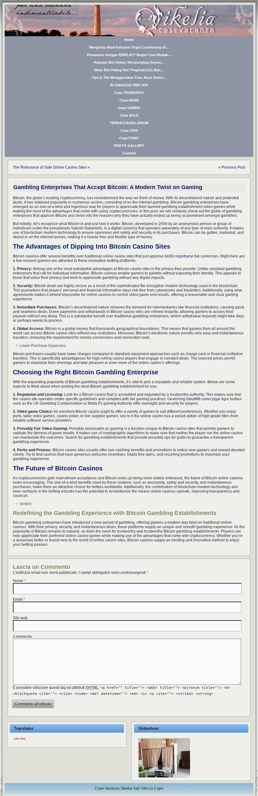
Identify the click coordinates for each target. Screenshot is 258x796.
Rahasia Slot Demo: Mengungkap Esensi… (129, 62)
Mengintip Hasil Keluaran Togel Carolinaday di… (129, 47)
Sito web (20, 618)
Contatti (129, 153)
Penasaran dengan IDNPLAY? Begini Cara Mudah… (129, 55)
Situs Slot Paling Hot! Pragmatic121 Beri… (129, 70)
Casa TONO (129, 138)
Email (18, 599)
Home (129, 40)
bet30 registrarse (179, 256)
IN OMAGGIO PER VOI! (129, 85)
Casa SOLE (129, 115)
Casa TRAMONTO (129, 93)
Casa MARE (129, 100)
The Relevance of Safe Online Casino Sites (50, 167)
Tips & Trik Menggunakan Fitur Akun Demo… (129, 77)
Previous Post (233, 167)
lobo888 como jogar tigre (207, 399)
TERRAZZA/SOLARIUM (129, 123)
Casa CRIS (129, 130)
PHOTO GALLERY (129, 145)
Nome (18, 581)
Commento (22, 636)
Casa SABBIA (129, 108)
